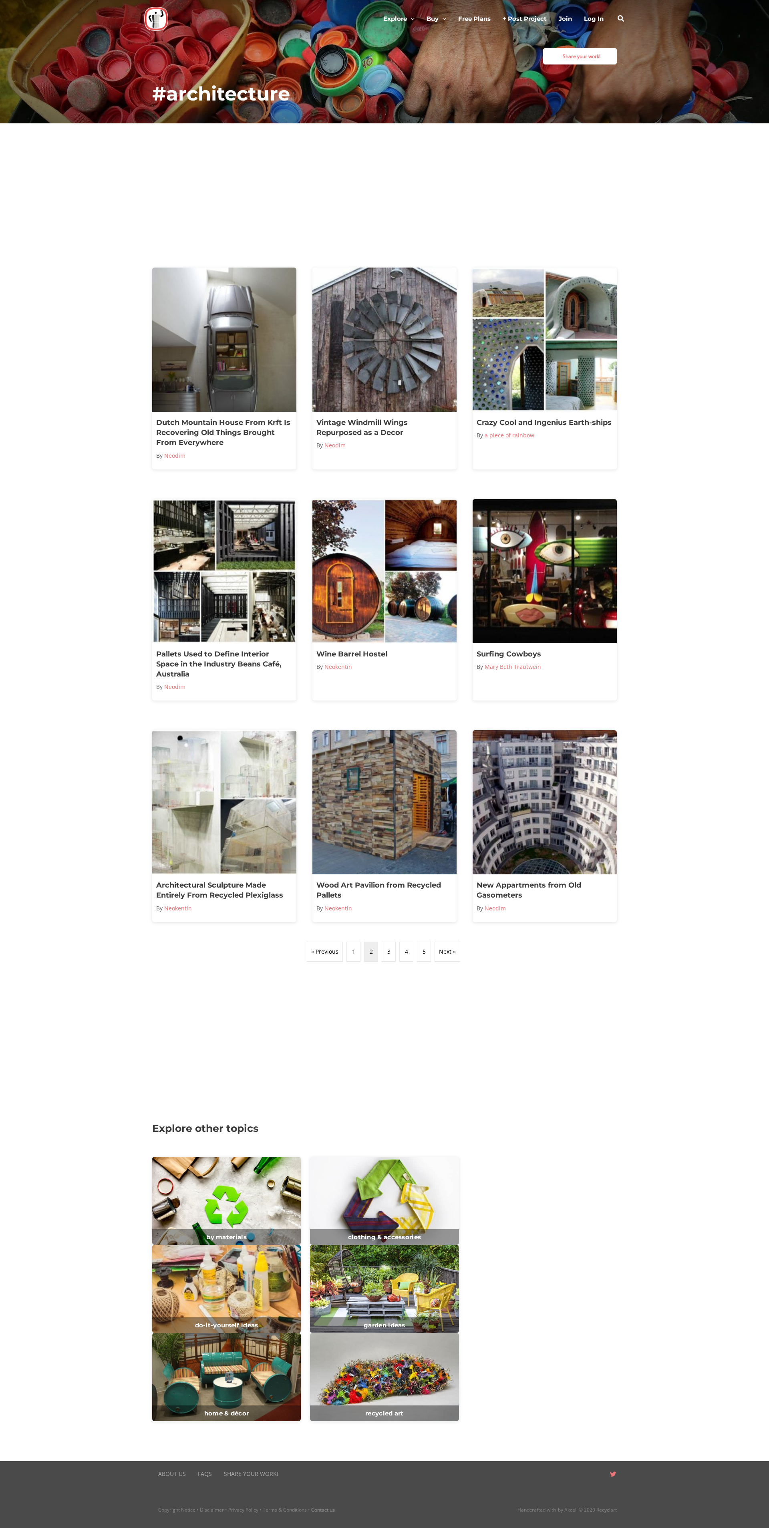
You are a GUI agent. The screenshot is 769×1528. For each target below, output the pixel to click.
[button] (411, 19)
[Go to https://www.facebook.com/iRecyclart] (581, 1474)
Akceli (571, 1509)
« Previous (324, 951)
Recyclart (606, 1509)
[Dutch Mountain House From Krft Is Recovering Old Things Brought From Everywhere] (224, 368)
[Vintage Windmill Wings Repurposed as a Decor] (384, 368)
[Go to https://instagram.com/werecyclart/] (597, 1474)
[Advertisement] (384, 195)
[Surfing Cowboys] (545, 600)
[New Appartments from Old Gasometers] (545, 826)
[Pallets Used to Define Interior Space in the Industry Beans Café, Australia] (224, 600)
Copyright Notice (176, 1509)
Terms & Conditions (285, 1509)
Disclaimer (212, 1509)
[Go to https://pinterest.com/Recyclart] (565, 1474)
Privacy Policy (243, 1509)
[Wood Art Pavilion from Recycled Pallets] (384, 826)
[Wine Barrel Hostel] (384, 600)
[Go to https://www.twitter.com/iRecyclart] (613, 1474)
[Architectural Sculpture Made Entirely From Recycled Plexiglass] (224, 826)
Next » (447, 951)
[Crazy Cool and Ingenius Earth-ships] (545, 368)
